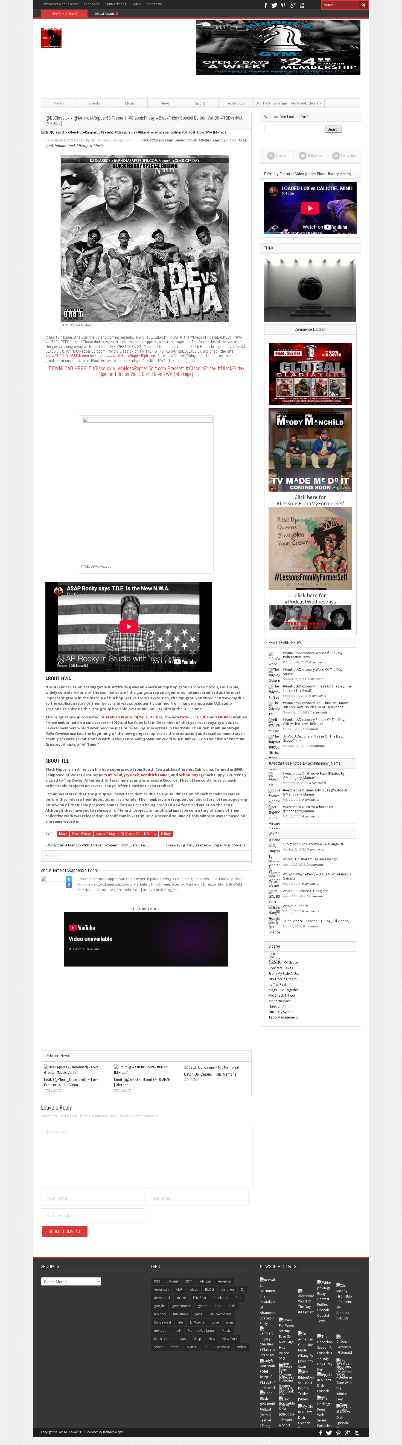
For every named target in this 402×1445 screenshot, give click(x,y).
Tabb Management (283, 1017)
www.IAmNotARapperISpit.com (131, 356)
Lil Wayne (197, 1322)
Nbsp (197, 1338)
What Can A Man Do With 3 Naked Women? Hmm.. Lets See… (98, 845)
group (203, 1306)
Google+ (293, 4)
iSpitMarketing (115, 4)
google (159, 1306)
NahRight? (276, 1006)
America (224, 1281)
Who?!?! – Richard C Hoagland (305, 891)
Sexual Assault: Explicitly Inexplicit (119, 13)
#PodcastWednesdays (61, 4)
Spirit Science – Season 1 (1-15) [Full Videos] (316, 921)
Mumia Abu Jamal (201, 1330)
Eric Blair (199, 1297)
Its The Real (277, 984)
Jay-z (198, 1314)
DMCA (136, 4)
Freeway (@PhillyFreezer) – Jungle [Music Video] (205, 845)
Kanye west (162, 1322)
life (180, 1322)
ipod (71, 146)
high (232, 1306)
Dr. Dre (156, 717)
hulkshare (180, 1314)
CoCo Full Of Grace (283, 962)
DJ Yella (141, 717)
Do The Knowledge (271, 103)
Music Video (163, 1338)
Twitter (274, 4)
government (181, 1306)
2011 (189, 1281)
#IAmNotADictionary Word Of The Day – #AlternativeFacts (314, 655)
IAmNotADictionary (306, 103)
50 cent (172, 1281)
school (159, 1347)
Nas (183, 1338)
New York (229, 1338)
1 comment (315, 679)
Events (94, 103)
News (165, 103)
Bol (271, 957)
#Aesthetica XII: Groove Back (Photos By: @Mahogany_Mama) (314, 775)
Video (59, 103)
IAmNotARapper (113, 1432)
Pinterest (283, 4)
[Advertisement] (255, 113)
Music (130, 103)
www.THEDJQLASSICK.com (67, 356)
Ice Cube (201, 717)
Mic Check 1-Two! (282, 995)
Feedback (91, 4)
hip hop (160, 1314)
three (175, 1347)
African (205, 1281)
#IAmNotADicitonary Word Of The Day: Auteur (313, 671)
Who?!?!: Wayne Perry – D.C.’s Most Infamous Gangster (317, 876)
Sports (200, 103)
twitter (192, 1347)
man (229, 1322)
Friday (166, 833)
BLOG (209, 1289)
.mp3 (143, 140)
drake (181, 1297)
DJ (242, 1289)
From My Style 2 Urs (284, 973)
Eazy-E (185, 717)
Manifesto (154, 4)
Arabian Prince (119, 717)
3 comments (316, 746)
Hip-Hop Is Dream (283, 979)
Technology (235, 103)
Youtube (302, 4)
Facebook (265, 4)
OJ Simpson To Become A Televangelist (313, 844)
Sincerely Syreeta (282, 1011)
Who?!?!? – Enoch (295, 906)
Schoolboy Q (190, 774)
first (238, 1297)
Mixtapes (84, 146)
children (227, 1289)
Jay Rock (131, 774)
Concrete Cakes (281, 968)
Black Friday (81, 833)
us (205, 1347)
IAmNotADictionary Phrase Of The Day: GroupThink (313, 738)
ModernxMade (280, 1001)
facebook (221, 1297)
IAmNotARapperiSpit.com (112, 140)
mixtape (160, 1330)
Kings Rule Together (284, 990)
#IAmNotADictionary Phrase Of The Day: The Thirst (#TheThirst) (317, 688)
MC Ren (224, 717)
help (218, 1306)
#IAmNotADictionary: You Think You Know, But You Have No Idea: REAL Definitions (315, 705)
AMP (179, 1289)
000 (157, 1281)
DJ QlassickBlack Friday (138, 833)
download (162, 1297)
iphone (60, 146)
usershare (222, 1347)
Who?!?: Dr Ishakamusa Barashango (310, 859)
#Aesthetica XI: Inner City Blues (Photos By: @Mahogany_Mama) (315, 792)
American (161, 1289)
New (211, 1338)
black (63, 833)
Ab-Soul (115, 774)
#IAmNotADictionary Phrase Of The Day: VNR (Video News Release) (314, 721)
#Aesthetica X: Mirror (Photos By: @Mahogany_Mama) (308, 809)
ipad (49, 146)
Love (215, 1322)
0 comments (55, 140)
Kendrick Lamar (155, 774)
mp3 (177, 1330)
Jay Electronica (220, 1314)
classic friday (106, 833)
